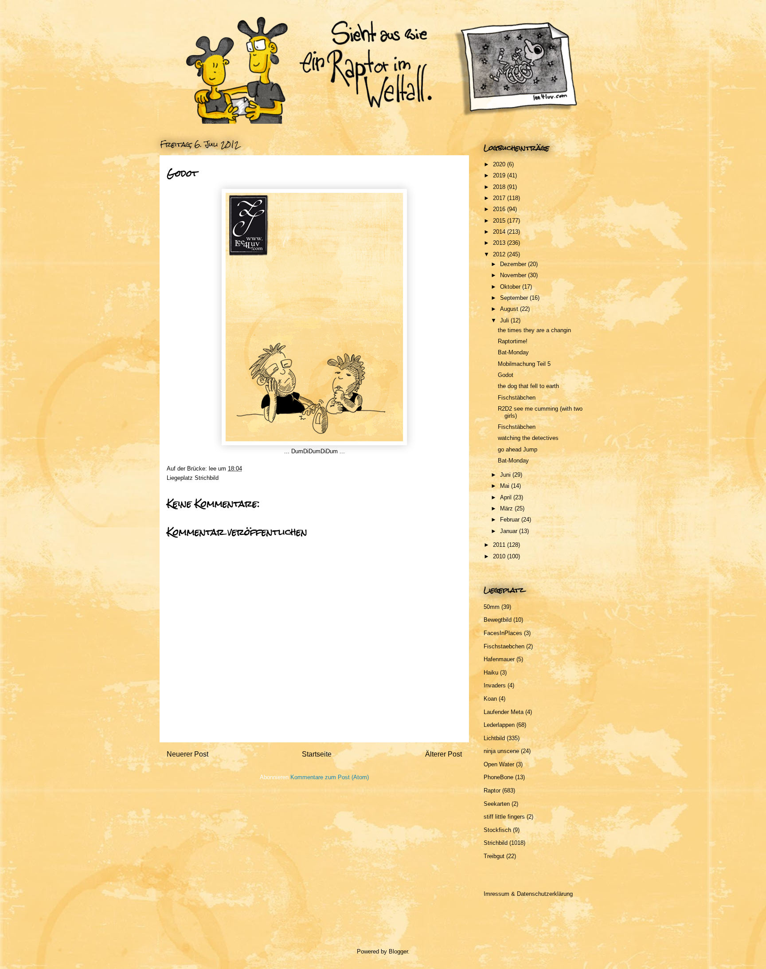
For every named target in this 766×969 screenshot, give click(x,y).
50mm (492, 607)
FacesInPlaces (503, 633)
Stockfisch (497, 830)
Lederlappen (499, 725)
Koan (490, 698)
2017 (500, 198)
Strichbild (207, 478)
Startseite (317, 754)
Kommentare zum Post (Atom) (329, 777)
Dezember (514, 264)
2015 (500, 220)
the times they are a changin (534, 330)
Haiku (491, 672)
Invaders (495, 685)
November (514, 275)
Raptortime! (513, 341)
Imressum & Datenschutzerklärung (528, 894)
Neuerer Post (187, 754)
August (510, 309)
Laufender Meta (504, 712)
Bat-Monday (513, 352)
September (515, 297)
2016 (500, 209)
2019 (500, 175)
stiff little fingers (504, 816)
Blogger (398, 951)
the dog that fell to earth (528, 386)
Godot (505, 375)
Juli (505, 320)
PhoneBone (498, 777)
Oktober (511, 286)
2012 (500, 254)
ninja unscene (501, 751)
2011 (500, 544)
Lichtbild (494, 738)
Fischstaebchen (504, 646)
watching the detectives (528, 438)
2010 (500, 556)
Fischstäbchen (516, 397)
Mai (505, 486)
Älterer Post (443, 754)
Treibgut (494, 856)
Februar (510, 519)
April (506, 497)
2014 (500, 231)
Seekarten (497, 803)
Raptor (492, 790)
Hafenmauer (499, 659)
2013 (500, 242)
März (507, 508)
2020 (500, 164)
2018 (500, 187)
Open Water (499, 764)
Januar (509, 531)
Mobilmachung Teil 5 (524, 364)
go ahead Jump (517, 449)
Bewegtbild (498, 619)
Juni (506, 474)
